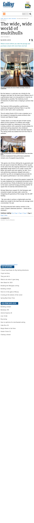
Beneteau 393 (5, 310)
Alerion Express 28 (6, 313)
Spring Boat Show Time (8, 298)
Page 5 (2, 215)
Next (6, 215)
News (9, 18)
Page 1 (16, 213)
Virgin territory (5, 273)
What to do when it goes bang (10, 279)
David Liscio (6, 40)
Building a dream (6, 289)
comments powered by (9, 264)
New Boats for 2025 (7, 282)
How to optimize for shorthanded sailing (13, 322)
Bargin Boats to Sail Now (8, 328)
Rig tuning (4, 319)
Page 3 (25, 213)
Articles (6, 18)
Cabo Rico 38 (5, 325)
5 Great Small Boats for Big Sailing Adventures (15, 270)
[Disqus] (17, 242)
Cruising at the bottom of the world (11, 295)
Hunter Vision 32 (6, 331)
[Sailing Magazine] (8, 5)
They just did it (5, 276)
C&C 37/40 (4, 316)
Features (14, 18)
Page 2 (21, 213)
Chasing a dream (6, 334)
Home (2, 18)
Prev (13, 213)
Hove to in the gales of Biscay (10, 292)
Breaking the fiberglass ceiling (10, 286)
